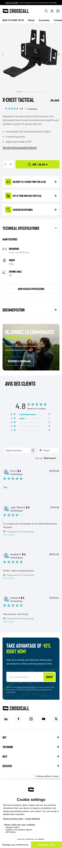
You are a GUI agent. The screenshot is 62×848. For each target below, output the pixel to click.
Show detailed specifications (31, 289)
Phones (31, 20)
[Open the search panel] (46, 11)
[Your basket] (52, 11)
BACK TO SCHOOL (14, 2)
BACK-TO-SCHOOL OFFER (13, 20)
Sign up (49, 677)
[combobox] (47, 458)
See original (8, 534)
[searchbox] (16, 450)
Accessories (44, 20)
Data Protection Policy (26, 687)
